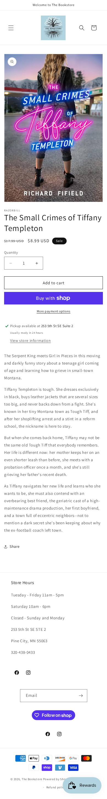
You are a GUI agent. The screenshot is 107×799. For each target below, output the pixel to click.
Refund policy (56, 787)
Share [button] (15, 546)
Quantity (11, 252)
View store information (30, 340)
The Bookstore (32, 779)
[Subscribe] (81, 695)
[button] (11, 28)
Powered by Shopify (57, 779)
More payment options (54, 311)
